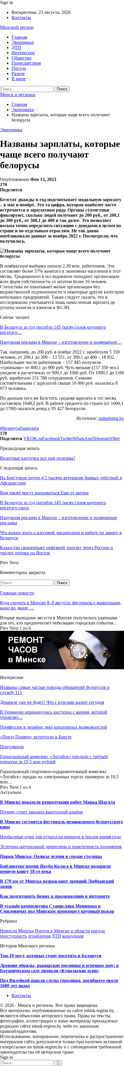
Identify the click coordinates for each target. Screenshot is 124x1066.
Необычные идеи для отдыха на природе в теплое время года (60, 836)
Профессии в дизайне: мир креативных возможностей (53, 727)
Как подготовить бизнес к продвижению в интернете (55, 896)
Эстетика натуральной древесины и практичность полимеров (61, 846)
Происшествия (26, 63)
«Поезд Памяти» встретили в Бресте (36, 736)
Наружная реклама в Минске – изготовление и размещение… (61, 342)
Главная (19, 37)
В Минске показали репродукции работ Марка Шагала (57, 802)
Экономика (23, 42)
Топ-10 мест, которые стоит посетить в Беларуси (50, 955)
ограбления (39, 936)
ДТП (16, 47)
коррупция (72, 936)
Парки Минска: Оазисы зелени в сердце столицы (51, 856)
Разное (18, 73)
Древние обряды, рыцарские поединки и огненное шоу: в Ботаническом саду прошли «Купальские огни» (59, 968)
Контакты (21, 17)
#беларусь (10, 428)
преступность (13, 936)
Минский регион (17, 27)
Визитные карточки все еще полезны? (37, 458)
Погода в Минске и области (62, 930)
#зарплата (29, 428)
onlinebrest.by (111, 418)
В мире (19, 78)
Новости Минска (17, 930)
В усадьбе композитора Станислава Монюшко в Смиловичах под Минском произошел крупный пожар (57, 909)
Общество (21, 57)
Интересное (23, 52)
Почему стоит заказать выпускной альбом (41, 811)
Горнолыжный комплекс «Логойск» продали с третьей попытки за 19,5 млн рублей (54, 759)
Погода (19, 68)
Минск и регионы (17, 94)
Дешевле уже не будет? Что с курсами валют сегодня (52, 702)
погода (98, 930)
